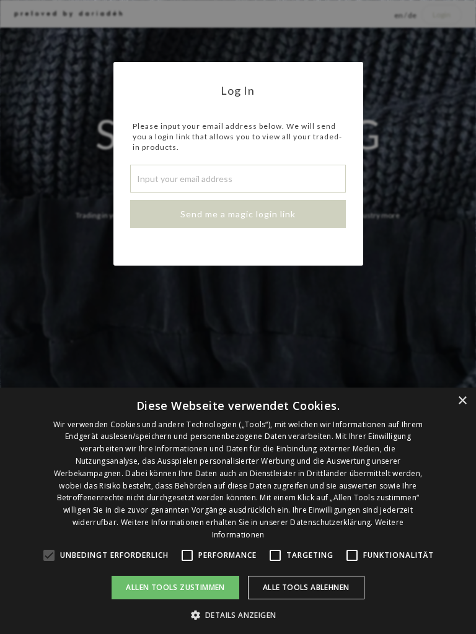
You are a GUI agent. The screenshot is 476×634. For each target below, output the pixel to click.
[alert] (238, 511)
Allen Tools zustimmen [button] (175, 587)
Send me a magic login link (238, 214)
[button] (238, 614)
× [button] (462, 401)
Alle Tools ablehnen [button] (306, 587)
